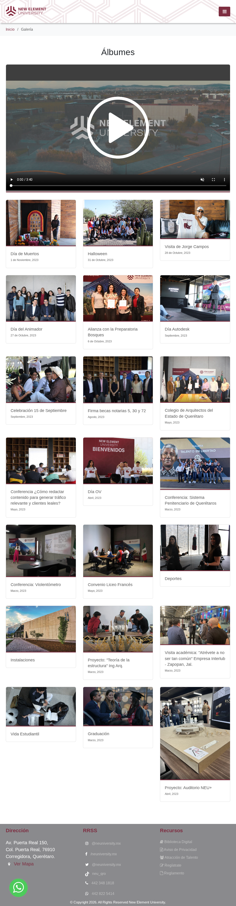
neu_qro (97, 874)
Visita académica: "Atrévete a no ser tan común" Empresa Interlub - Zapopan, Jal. (195, 661)
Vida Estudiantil (25, 734)
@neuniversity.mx (106, 843)
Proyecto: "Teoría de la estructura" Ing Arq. (109, 666)
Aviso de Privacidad (180, 850)
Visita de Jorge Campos (187, 249)
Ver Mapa (23, 863)
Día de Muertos (25, 257)
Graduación (98, 736)
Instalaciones (23, 660)
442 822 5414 (102, 894)
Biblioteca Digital (177, 842)
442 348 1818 (102, 883)
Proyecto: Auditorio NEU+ (188, 790)
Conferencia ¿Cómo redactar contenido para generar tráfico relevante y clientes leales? (38, 500)
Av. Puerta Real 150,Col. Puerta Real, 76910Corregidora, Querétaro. (30, 849)
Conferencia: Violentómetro (36, 587)
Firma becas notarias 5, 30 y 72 (117, 414)
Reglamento (173, 873)
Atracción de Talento (181, 857)
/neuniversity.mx (103, 854)
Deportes (173, 578)
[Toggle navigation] (224, 11)
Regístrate (172, 865)
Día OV (94, 494)
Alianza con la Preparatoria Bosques (113, 335)
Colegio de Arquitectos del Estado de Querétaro (189, 416)
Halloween (100, 257)
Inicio (10, 29)
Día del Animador (26, 332)
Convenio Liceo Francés (110, 587)
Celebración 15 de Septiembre (39, 413)
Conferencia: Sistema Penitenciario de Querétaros (190, 503)
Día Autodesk (177, 332)
